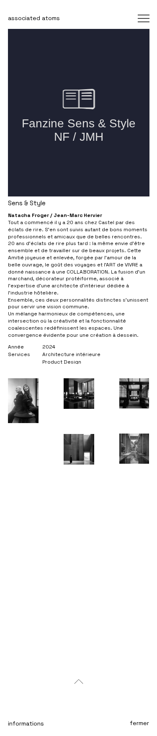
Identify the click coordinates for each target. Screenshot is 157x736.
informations (26, 723)
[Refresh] (79, 681)
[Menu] (122, 18)
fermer (139, 723)
